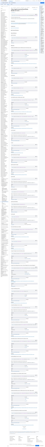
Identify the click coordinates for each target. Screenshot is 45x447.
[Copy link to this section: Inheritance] (15, 21)
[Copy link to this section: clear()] (13, 85)
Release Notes (19, 439)
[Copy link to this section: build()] (13, 65)
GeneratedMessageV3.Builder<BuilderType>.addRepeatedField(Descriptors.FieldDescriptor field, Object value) (24, 63)
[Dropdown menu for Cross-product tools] (20, 1)
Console (34, 0)
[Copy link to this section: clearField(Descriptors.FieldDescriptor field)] (25, 97)
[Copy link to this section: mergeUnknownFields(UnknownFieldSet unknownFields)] (28, 322)
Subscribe (37, 445)
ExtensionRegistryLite (27, 274)
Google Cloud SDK (5, 2)
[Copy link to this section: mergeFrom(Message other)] (20, 288)
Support (19, 438)
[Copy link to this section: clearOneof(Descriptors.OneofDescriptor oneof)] (26, 113)
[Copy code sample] (36, 14)
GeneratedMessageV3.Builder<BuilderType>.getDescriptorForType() (19, 174)
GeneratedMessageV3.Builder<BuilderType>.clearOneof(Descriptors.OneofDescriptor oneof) (21, 128)
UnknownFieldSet (27, 329)
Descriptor (12, 172)
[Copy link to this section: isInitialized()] (15, 238)
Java (9, 2)
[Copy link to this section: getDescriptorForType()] (19, 164)
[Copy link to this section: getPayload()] (15, 176)
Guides (5, 4)
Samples (11, 4)
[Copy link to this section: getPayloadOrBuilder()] (18, 201)
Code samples (28, 439)
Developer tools (18, 7)
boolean (12, 224)
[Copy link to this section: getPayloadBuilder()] (17, 189)
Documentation (14, 7)
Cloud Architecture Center (30, 440)
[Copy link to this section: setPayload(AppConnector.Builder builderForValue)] (27, 373)
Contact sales (11, 440)
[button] (4, 176)
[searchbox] (4, 6)
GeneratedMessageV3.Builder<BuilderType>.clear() (17, 95)
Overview (2, 4)
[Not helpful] (37, 7)
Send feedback (35, 9)
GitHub (28, 437)
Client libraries (13, 2)
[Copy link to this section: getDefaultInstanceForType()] (20, 154)
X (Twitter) (37, 439)
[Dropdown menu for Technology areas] (13, 1)
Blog (36, 437)
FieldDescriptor (27, 55)
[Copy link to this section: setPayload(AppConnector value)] (21, 356)
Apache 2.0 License (12, 432)
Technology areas (11, 0)
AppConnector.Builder (14, 199)
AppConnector (26, 315)
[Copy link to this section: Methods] (15, 45)
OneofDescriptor (27, 121)
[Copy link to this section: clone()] (13, 142)
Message (26, 296)
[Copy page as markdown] (22, 10)
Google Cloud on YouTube (39, 440)
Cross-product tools (17, 0)
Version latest (14, 12)
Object (25, 56)
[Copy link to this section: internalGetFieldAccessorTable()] (21, 226)
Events (37, 438)
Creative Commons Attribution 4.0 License (27, 431)
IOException (12, 286)
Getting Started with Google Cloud (30, 438)
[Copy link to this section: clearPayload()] (16, 130)
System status (20, 440)
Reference (8, 4)
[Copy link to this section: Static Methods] (17, 33)
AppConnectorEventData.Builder (15, 61)
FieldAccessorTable (13, 234)
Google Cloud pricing (12, 438)
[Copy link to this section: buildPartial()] (15, 75)
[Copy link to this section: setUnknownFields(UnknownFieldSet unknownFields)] (27, 410)
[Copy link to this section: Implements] (16, 26)
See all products (11, 437)
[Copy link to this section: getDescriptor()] (16, 35)
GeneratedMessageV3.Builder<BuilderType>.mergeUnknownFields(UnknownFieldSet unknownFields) (22, 336)
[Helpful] (36, 7)
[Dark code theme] (35, 14)
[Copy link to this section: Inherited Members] (19, 30)
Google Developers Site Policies (21, 432)
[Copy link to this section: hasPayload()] (15, 214)
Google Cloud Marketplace (12, 439)
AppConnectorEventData (14, 73)
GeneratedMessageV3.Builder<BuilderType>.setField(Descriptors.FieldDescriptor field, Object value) (22, 354)
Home (11, 7)
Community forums (20, 437)
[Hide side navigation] (8, 445)
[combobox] (28, 0)
